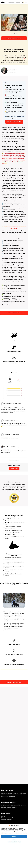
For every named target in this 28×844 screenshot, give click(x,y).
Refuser (14, 839)
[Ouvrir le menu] (26, 2)
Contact (19, 841)
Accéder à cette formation (14, 38)
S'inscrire (18, 2)
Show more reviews (14, 460)
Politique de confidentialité (12, 841)
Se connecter (11, 2)
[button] (26, 825)
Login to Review (14, 468)
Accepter (14, 836)
